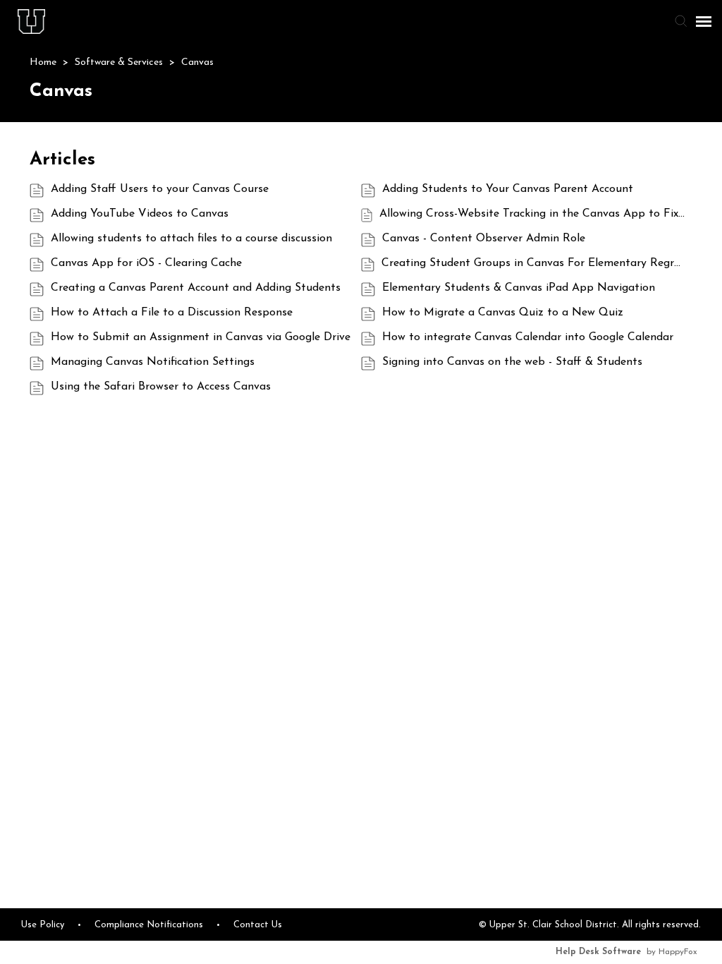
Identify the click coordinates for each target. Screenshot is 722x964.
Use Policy (42, 924)
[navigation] (703, 21)
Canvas (197, 62)
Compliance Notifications (148, 924)
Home (44, 62)
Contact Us (257, 924)
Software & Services (120, 62)
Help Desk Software (598, 952)
